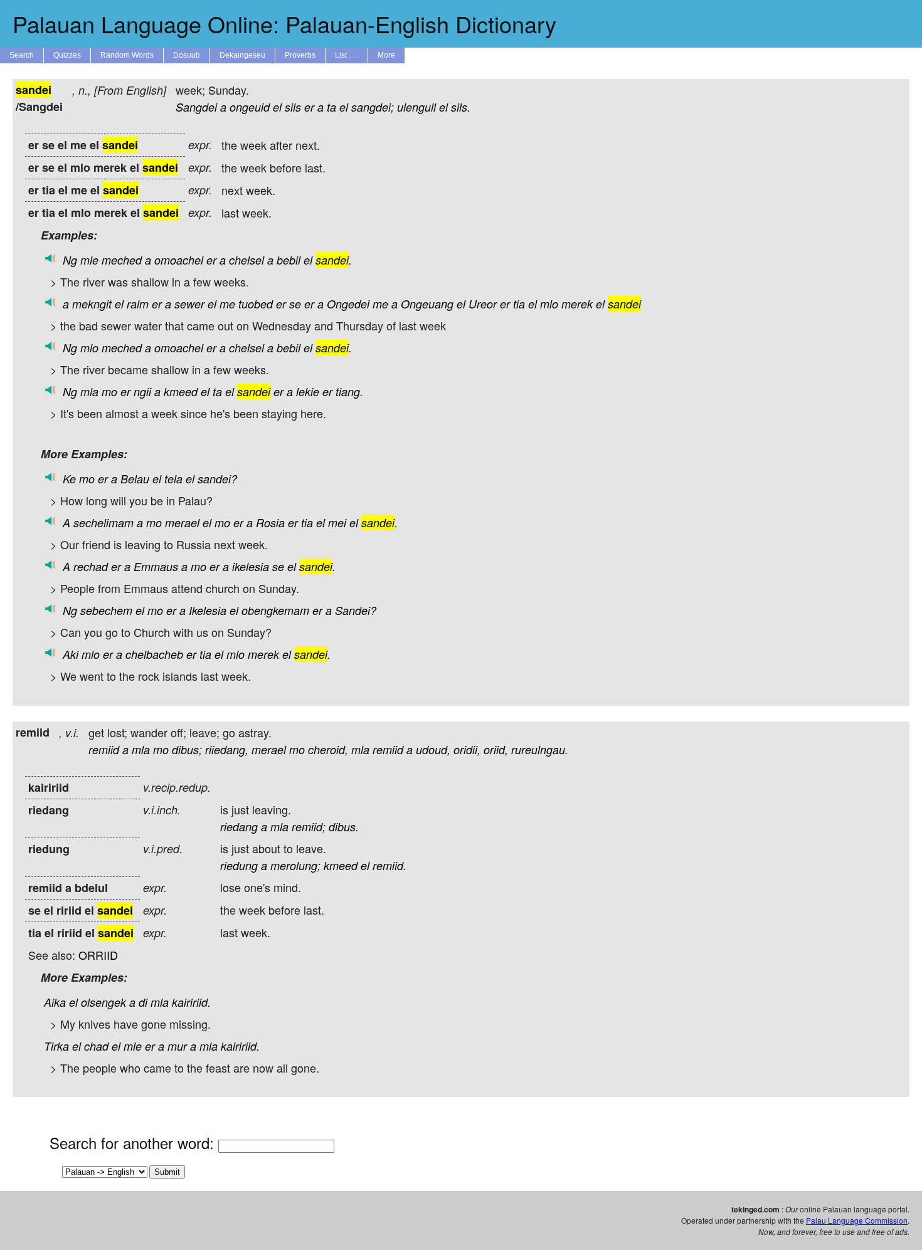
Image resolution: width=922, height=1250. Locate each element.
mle (89, 260)
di (143, 1002)
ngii (142, 391)
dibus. (344, 826)
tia (519, 304)
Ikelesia (207, 610)
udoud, (433, 749)
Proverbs (300, 55)
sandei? (217, 478)
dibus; (187, 749)
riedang (239, 826)
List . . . (346, 55)
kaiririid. (191, 1002)
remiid (103, 749)
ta (331, 107)
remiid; (309, 826)
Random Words (127, 55)
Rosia (270, 522)
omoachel (178, 260)
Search (21, 55)
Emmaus (156, 566)
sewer (189, 304)
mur (177, 1046)
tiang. (349, 391)
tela (173, 478)
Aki (70, 654)
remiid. (389, 865)
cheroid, (328, 749)
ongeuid (250, 107)
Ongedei (348, 304)
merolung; (295, 865)
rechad (90, 566)
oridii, (466, 749)
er (309, 107)
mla (89, 391)
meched (122, 260)
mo (109, 391)
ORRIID (98, 955)
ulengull (416, 107)
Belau (134, 478)
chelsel (246, 260)
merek (577, 304)
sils (293, 107)
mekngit (92, 304)
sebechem (106, 610)
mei (337, 522)
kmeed (181, 391)
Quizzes (67, 55)
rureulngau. (539, 749)
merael (182, 522)
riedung (239, 865)
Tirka (56, 1046)
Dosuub (186, 55)
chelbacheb (154, 654)
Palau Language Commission (857, 1220)
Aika (55, 1002)
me (227, 304)
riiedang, (226, 749)
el (277, 107)
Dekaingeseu (242, 55)
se (295, 304)
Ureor (483, 304)
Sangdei (196, 107)
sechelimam (103, 522)
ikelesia (250, 566)
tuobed (255, 304)
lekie (307, 391)
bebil (288, 260)
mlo (549, 304)
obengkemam (275, 610)
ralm (138, 304)
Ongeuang (427, 304)
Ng (70, 260)
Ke (69, 478)
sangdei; (372, 107)
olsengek (103, 1002)
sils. (460, 107)
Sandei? (355, 610)
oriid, (496, 749)
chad (96, 1046)
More (386, 55)
